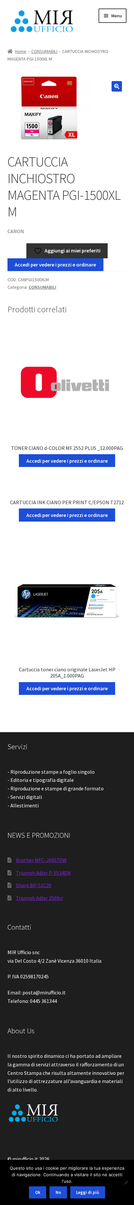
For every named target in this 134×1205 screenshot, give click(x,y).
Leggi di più (87, 1192)
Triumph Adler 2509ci (39, 898)
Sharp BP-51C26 (33, 885)
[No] (126, 1182)
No (58, 1192)
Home (20, 51)
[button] (117, 86)
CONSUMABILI (44, 51)
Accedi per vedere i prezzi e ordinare (55, 264)
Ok (37, 1192)
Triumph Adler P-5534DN (43, 872)
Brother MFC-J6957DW (41, 860)
